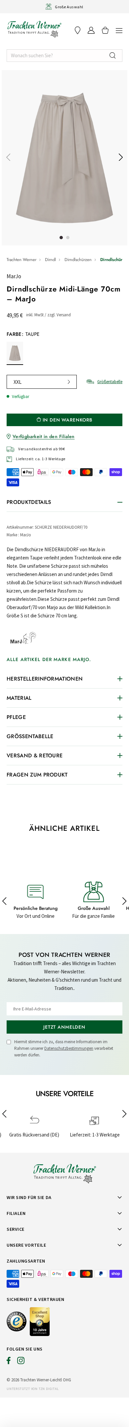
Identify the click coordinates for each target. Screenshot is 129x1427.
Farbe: (23, 334)
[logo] (34, 29)
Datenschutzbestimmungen (68, 1048)
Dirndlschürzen (78, 259)
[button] (119, 30)
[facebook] (9, 1362)
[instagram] (20, 1362)
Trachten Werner (21, 259)
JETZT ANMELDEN (64, 1027)
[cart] (105, 30)
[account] (91, 30)
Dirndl (50, 259)
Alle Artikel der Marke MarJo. (49, 659)
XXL (18, 382)
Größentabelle (109, 381)
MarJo (14, 276)
